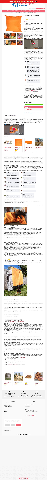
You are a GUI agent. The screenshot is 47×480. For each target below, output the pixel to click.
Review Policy (5, 411)
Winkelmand (38, 10)
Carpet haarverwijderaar (32, 90)
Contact (34, 10)
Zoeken (38, 8)
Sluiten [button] (36, 1)
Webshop (41, 8)
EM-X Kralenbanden (35, 91)
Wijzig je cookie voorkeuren (7, 430)
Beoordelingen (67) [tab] (12, 115)
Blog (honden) (12, 10)
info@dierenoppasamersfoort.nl (30, 410)
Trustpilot (21, 357)
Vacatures (25, 10)
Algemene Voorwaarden (7, 412)
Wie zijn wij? (21, 10)
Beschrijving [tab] (7, 115)
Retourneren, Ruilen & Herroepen (8, 406)
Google (24, 357)
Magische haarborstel (21, 321)
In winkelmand (30, 109)
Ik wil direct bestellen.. (23, 478)
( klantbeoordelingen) (32, 19)
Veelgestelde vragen (6, 402)
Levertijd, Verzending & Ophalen (8, 405)
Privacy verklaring (6, 410)
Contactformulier (27, 406)
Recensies (30, 10)
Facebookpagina (10, 364)
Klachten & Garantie (6, 407)
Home (8, 10)
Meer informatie (34, 12)
